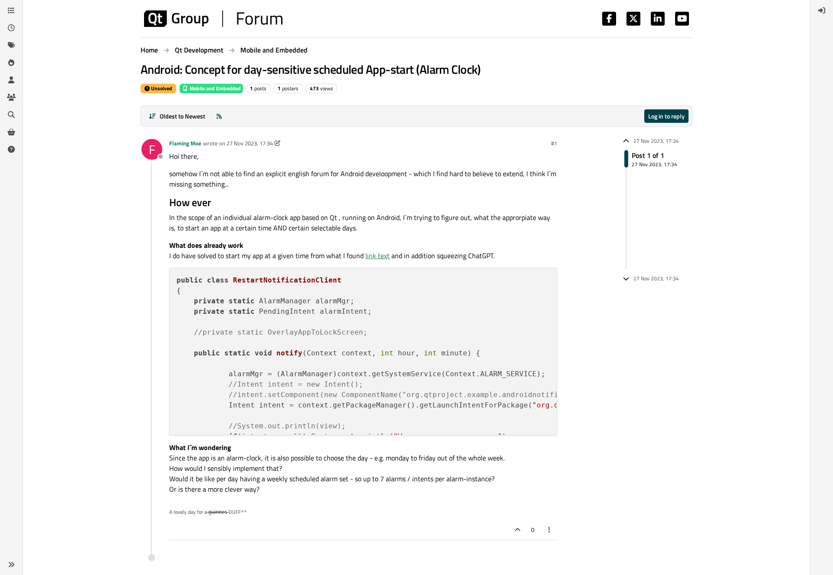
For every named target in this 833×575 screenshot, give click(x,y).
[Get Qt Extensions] (11, 132)
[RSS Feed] (219, 116)
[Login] (822, 10)
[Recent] (11, 28)
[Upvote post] (517, 529)
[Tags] (11, 45)
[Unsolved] (11, 149)
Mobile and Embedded (214, 88)
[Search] (11, 115)
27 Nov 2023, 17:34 (249, 143)
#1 (554, 143)
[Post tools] (550, 529)
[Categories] (11, 10)
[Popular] (11, 62)
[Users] (11, 80)
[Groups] (11, 97)
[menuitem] (822, 10)
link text (377, 255)
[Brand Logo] (213, 18)
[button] (11, 565)
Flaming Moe (185, 143)
